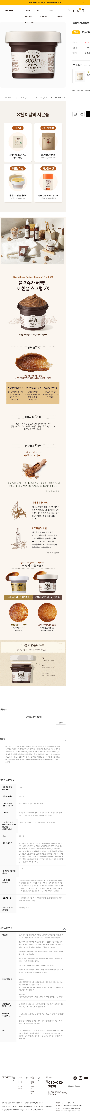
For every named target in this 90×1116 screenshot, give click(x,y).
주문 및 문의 (14, 1078)
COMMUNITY (44, 17)
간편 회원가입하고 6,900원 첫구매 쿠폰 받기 (45, 2)
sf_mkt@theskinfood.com (72, 1108)
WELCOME (29, 23)
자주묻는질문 (20, 1087)
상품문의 (41, 98)
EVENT (51, 10)
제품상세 (8, 98)
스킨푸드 (27, 1077)
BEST (39, 10)
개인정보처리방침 (45, 1081)
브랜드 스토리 (32, 1077)
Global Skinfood (74, 1086)
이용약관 (45, 1077)
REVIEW (28, 17)
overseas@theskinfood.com (72, 1111)
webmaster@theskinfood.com (70, 1103)
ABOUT (60, 17)
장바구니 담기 (82, 114)
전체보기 (61, 723)
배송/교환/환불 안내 (58, 98)
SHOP (27, 10)
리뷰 (24, 98)
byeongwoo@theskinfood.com (73, 1105)
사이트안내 (39, 1078)
